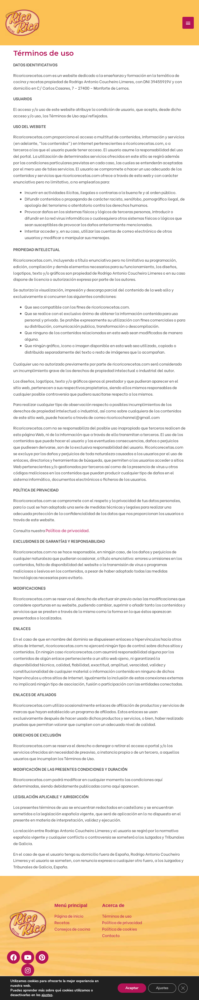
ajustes (46, 995)
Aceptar (131, 987)
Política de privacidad (67, 530)
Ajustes (162, 987)
